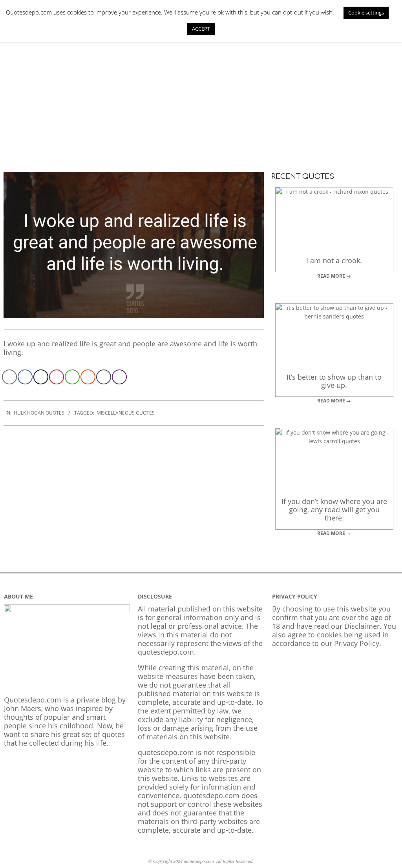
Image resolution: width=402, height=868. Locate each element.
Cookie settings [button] (366, 12)
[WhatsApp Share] (72, 376)
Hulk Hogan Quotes (39, 412)
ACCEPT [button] (201, 28)
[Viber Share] (119, 376)
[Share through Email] (9, 376)
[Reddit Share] (87, 376)
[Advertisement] (201, 101)
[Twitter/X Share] (40, 376)
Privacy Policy (356, 643)
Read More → (334, 276)
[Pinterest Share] (56, 376)
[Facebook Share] (25, 376)
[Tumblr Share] (103, 376)
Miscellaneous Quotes (126, 412)
